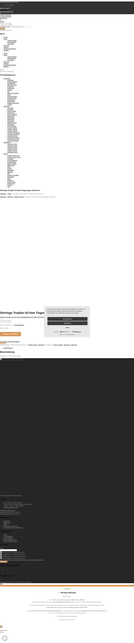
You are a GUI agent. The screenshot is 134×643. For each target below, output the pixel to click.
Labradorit (10, 86)
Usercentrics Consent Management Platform (31, 293)
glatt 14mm (10, 116)
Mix (8, 91)
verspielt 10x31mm (13, 132)
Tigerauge (66, 345)
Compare (3, 343)
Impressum (7, 523)
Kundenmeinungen (10, 49)
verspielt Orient (12, 136)
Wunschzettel (6, 11)
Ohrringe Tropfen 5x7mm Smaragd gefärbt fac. (41, 317)
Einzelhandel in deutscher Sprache (13, 558)
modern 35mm (12, 123)
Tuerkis (9, 105)
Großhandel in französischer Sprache (14, 556)
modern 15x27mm (13, 93)
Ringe (6, 154)
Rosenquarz (11, 100)
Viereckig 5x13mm (13, 137)
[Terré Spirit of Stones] (5, 15)
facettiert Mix (11, 83)
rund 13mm (11, 101)
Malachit (10, 172)
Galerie (6, 47)
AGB (5, 524)
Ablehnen (67, 323)
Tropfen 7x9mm (12, 131)
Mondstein (10, 124)
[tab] (69, 348)
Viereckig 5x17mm (13, 139)
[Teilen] (2, 630)
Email (2, 548)
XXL (8, 187)
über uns (6, 45)
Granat (9, 169)
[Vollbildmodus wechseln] (4, 630)
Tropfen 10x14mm (13, 103)
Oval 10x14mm (12, 96)
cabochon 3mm (12, 144)
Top (1, 584)
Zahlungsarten (12, 40)
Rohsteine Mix (12, 98)
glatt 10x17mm (12, 85)
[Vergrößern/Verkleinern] (6, 630)
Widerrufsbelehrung (10, 539)
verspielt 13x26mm (13, 134)
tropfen (60, 345)
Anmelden (3, 10)
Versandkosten (19, 325)
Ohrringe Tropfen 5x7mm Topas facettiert (13, 317)
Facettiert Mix (11, 162)
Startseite (3, 194)
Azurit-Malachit (12, 82)
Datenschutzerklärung (11, 526)
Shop (5, 39)
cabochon (74, 345)
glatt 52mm (10, 119)
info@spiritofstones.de (11, 507)
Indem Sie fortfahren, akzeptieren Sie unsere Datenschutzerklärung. (22, 560)
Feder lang (10, 113)
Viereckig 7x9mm (13, 141)
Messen (6, 50)
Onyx (9, 95)
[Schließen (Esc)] (0, 630)
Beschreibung (8, 348)
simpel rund (11, 183)
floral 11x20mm (12, 114)
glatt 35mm (10, 118)
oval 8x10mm (11, 126)
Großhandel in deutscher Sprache (13, 552)
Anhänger (7, 78)
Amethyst (10, 80)
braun (56, 345)
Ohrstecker (7, 142)
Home (6, 37)
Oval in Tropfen (12, 128)
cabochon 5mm (12, 146)
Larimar (9, 90)
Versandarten (11, 42)
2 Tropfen (10, 108)
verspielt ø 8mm (12, 152)
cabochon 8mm (12, 147)
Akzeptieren (35, 290)
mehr (67, 327)
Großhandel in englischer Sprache (13, 554)
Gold (8, 167)
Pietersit (10, 180)
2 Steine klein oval (13, 155)
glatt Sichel (10, 165)
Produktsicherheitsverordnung (13, 527)
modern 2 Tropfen (13, 175)
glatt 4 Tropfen (11, 164)
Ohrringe (6, 106)
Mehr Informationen (18, 290)
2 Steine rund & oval (13, 157)
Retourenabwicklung (10, 541)
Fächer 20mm (11, 111)
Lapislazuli (10, 88)
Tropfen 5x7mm (12, 129)
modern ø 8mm (12, 149)
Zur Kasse (10, 44)
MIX (8, 173)
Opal (8, 178)
